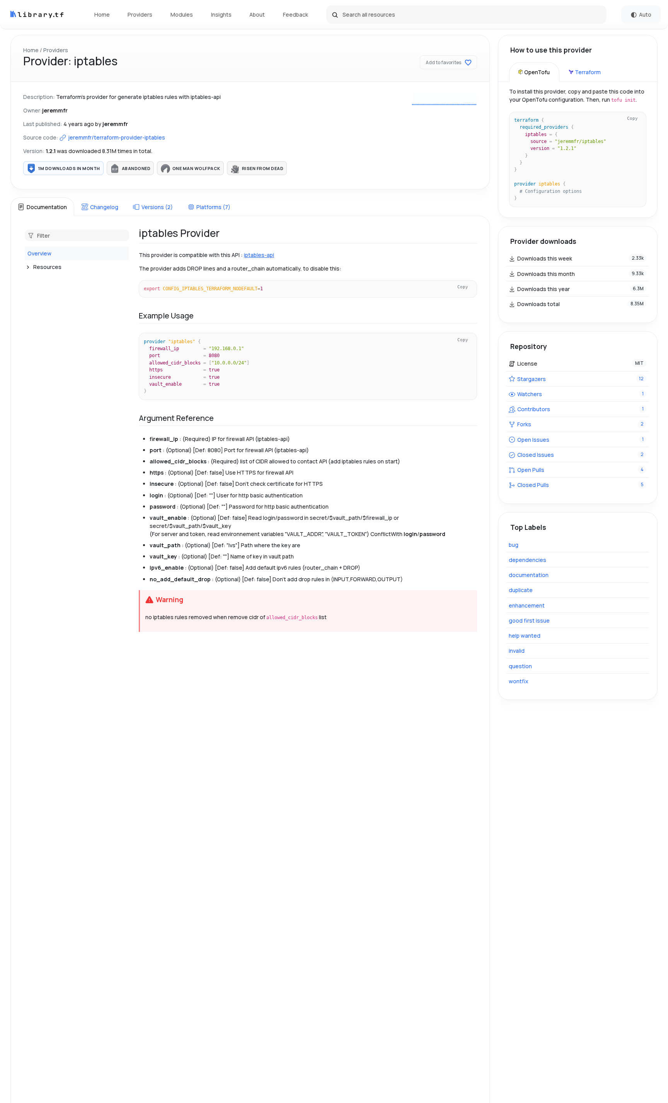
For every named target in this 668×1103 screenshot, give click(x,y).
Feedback (295, 14)
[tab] (42, 206)
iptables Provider (179, 233)
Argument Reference (176, 418)
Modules (181, 14)
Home (102, 14)
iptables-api (259, 255)
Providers (140, 14)
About (257, 14)
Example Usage (166, 315)
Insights (221, 14)
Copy (463, 286)
